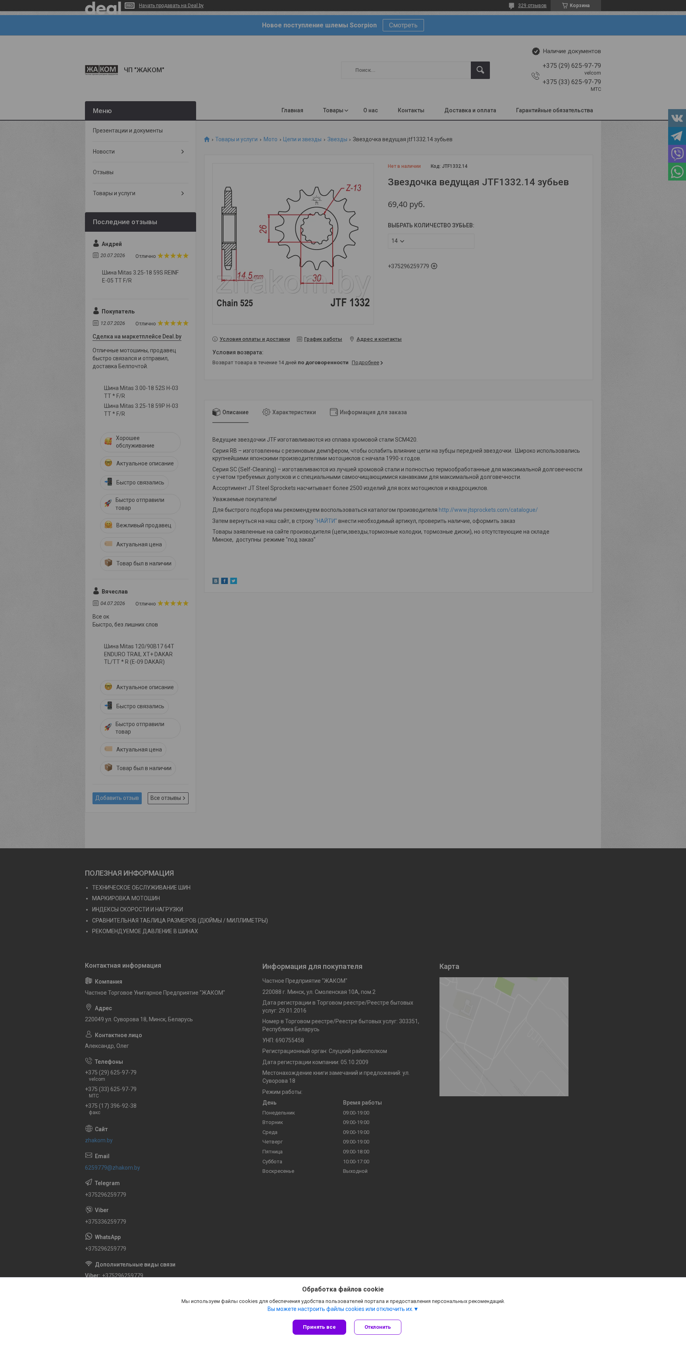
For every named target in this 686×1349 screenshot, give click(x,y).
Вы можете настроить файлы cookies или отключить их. (340, 1309)
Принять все (319, 1327)
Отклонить (377, 1327)
